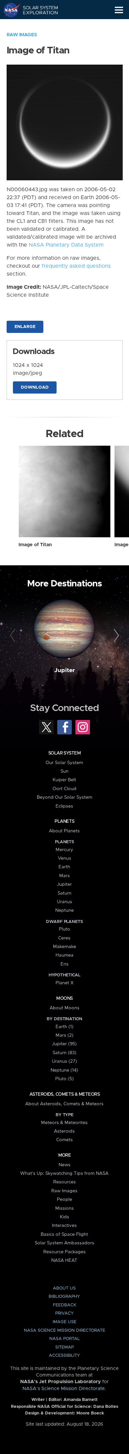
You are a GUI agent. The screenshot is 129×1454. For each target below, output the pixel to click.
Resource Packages (64, 1252)
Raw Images (22, 35)
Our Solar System (64, 762)
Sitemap (64, 1347)
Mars (64, 876)
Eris (64, 964)
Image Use (64, 1322)
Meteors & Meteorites (64, 1122)
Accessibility (64, 1355)
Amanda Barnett (81, 1400)
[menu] (118, 10)
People (64, 1199)
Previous (13, 635)
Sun (64, 771)
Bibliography (64, 1296)
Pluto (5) (64, 1079)
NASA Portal (64, 1339)
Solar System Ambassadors (64, 1243)
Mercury (64, 849)
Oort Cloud (64, 788)
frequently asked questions (76, 266)
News (64, 1165)
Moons (64, 998)
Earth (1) (64, 1026)
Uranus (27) (64, 1061)
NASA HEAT (64, 1260)
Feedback (64, 1305)
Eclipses (64, 806)
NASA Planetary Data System (66, 245)
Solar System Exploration (36, 9)
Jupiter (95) (64, 1044)
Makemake (64, 946)
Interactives (64, 1225)
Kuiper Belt (64, 780)
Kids (64, 1217)
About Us (64, 1288)
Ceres (64, 938)
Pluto (64, 929)
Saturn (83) (64, 1053)
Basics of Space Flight (64, 1234)
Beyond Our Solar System (64, 797)
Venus (64, 858)
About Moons (64, 1008)
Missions (64, 1208)
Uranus (64, 902)
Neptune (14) (64, 1070)
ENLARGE (25, 327)
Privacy (64, 1313)
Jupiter (64, 670)
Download (35, 387)
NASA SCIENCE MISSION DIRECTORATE (64, 1330)
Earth (64, 867)
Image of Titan (35, 545)
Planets (64, 821)
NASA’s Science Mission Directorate (63, 1388)
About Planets (64, 831)
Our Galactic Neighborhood (36, 25)
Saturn (64, 893)
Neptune (64, 910)
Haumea (64, 955)
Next (115, 635)
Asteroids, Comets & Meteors (64, 1094)
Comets (64, 1140)
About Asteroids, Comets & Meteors (64, 1104)
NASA (9, 9)
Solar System (64, 753)
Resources (64, 1182)
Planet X (64, 983)
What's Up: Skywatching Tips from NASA (64, 1173)
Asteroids (64, 1131)
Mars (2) (64, 1035)
